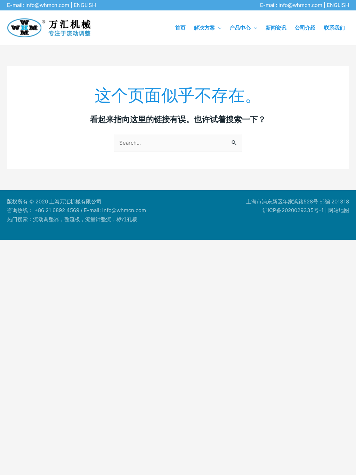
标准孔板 (126, 219)
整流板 (72, 219)
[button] (218, 27)
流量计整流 (98, 219)
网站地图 (338, 210)
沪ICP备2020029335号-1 (293, 210)
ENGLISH (85, 5)
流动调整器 (46, 219)
